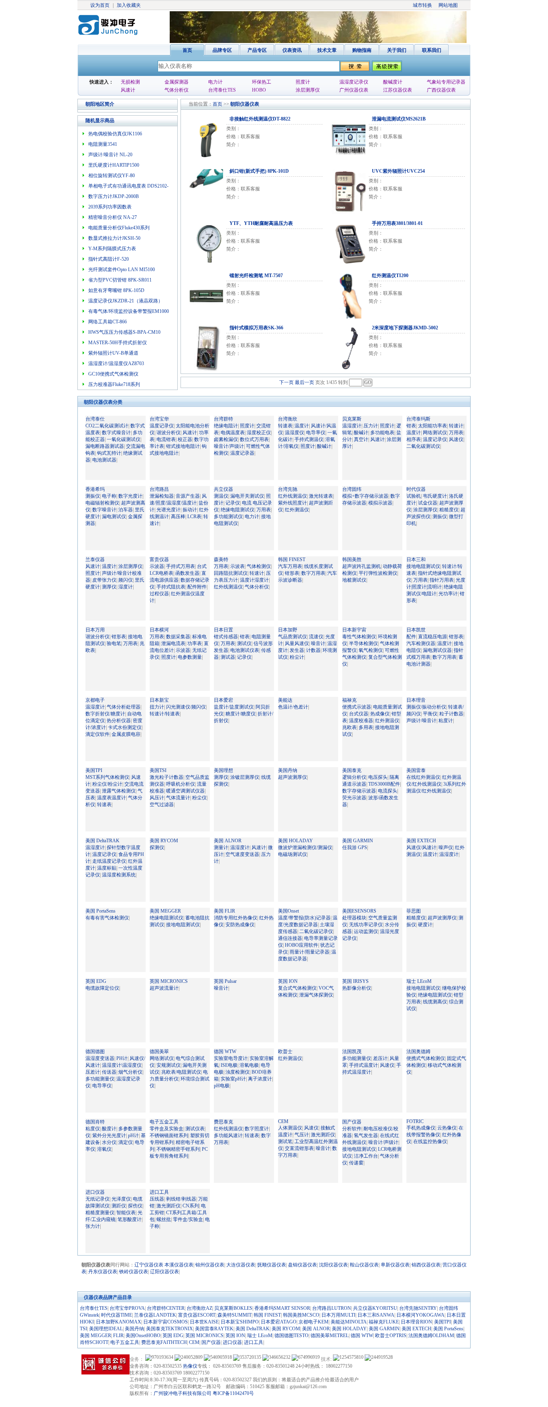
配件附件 (197, 587)
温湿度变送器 (99, 1058)
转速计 (456, 426)
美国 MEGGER (165, 911)
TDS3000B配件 (384, 784)
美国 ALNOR (228, 840)
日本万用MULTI (338, 1315)
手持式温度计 (363, 1065)
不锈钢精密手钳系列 (178, 1149)
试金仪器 (427, 503)
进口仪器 (95, 1192)
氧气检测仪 (371, 650)
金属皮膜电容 (126, 734)
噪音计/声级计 (229, 446)
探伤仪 (135, 1206)
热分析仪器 (119, 720)
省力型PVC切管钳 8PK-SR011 (120, 280)
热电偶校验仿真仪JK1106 (115, 134)
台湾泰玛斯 (418, 419)
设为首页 (100, 5)
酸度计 (109, 1128)
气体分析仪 (176, 90)
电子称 (109, 496)
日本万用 (95, 630)
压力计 (370, 426)
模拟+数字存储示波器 (365, 496)
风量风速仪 (297, 643)
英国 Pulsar (225, 981)
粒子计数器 (451, 714)
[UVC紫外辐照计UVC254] (347, 190)
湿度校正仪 (259, 432)
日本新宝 (159, 700)
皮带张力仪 (104, 580)
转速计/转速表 (165, 714)
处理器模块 (354, 918)
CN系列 (191, 1206)
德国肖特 (95, 1122)
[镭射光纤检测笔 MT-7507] (204, 294)
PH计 (122, 1058)
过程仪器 (159, 593)
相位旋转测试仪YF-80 (111, 175)
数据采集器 (178, 636)
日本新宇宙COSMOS (165, 1322)
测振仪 (92, 496)
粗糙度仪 (449, 510)
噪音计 (318, 643)
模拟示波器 (380, 503)
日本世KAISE (204, 1322)
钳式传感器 (226, 636)
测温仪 (221, 496)
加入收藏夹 (129, 5)
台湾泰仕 (95, 419)
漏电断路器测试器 (104, 446)
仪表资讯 (292, 50)
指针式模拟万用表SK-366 (256, 328)
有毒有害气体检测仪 (107, 918)
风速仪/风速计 (421, 847)
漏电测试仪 (114, 516)
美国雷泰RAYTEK (214, 1328)
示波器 (157, 566)
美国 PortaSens (100, 911)
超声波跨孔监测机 (361, 566)
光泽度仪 (121, 1199)
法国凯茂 (351, 1051)
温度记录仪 (162, 426)
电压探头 (378, 777)
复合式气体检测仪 (297, 988)
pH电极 (221, 1085)
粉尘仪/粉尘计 (107, 784)
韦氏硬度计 (435, 496)
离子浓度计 (260, 1079)
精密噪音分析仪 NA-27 (112, 217)
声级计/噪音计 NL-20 (110, 154)
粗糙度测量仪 (99, 1212)
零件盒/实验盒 (188, 1219)
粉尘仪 (199, 797)
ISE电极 (229, 1065)
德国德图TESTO (291, 1335)
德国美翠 (159, 1051)
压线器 (157, 1199)
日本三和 (416, 559)
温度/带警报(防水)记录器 (304, 918)
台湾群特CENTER (166, 1308)
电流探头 (387, 791)
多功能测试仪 (228, 516)
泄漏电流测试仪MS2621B (399, 119)
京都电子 (95, 700)
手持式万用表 (180, 566)
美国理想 (223, 770)
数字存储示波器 (359, 791)
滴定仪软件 (97, 734)
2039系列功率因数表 (110, 207)
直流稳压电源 (432, 636)
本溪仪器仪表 (178, 1265)
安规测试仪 (168, 1065)
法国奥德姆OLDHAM (431, 1335)
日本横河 (159, 630)
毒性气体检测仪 (359, 636)
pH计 (133, 1135)
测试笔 (285, 1141)
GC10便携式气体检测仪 (113, 374)
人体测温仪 (290, 1128)
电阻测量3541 (102, 144)
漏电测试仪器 (437, 650)
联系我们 (431, 50)
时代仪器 (416, 489)
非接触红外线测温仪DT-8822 (259, 119)
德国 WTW (225, 1051)
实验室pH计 (233, 1079)
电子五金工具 (164, 1122)
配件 (411, 636)
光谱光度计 (168, 510)
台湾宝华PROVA (127, 1308)
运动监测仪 (366, 931)
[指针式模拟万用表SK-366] (204, 347)
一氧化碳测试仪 (123, 439)
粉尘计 (297, 657)
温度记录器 (242, 453)
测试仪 (244, 643)
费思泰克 (223, 1122)
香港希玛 (95, 489)
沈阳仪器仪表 (333, 1265)
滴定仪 (125, 1142)
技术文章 (327, 50)
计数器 (313, 650)
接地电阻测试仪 (423, 566)
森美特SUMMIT (234, 1315)
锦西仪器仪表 (426, 1265)
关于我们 (396, 50)
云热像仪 (447, 1128)
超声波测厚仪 (292, 777)
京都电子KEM (313, 1322)
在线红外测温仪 (423, 777)
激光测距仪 (323, 1134)
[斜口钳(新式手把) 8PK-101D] (204, 190)
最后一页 (304, 382)
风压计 (157, 797)
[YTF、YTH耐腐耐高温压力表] (204, 242)
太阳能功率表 (432, 426)
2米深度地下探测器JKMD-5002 (405, 328)
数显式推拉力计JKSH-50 (114, 238)
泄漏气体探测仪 (316, 995)
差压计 (380, 1058)
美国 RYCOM (164, 840)
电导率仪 (315, 432)
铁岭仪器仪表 (133, 1271)
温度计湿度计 (254, 580)
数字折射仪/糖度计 (105, 714)
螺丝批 (163, 1219)
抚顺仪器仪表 (271, 1265)
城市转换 (422, 5)
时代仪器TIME (116, 1315)
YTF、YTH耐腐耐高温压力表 (261, 223)
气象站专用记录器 (446, 82)
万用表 (456, 432)
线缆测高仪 (435, 1002)
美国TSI (158, 770)
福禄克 (349, 700)
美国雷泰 (416, 770)
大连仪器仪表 (240, 1265)
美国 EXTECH (421, 840)
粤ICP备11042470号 (233, 1393)
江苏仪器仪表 (397, 90)
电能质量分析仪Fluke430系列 (119, 228)
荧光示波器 (354, 797)
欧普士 (285, 1051)
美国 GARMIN (357, 840)
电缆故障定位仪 (102, 988)
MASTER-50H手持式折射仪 (117, 342)
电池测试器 (104, 460)
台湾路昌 (159, 489)
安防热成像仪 (239, 924)
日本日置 (223, 630)
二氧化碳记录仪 (316, 931)
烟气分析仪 (130, 1072)
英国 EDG (95, 981)
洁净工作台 (366, 1156)
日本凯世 (416, 630)
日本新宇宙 (354, 630)
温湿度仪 (294, 432)
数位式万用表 (254, 439)
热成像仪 (380, 714)
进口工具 (159, 1192)
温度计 (301, 426)
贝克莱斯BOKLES (233, 1308)
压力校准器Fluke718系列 (114, 384)
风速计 (128, 90)
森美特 (221, 559)
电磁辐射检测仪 (102, 503)
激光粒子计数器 (166, 777)
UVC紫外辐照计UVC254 (398, 171)
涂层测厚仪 (308, 90)
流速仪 (316, 636)
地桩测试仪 (354, 580)
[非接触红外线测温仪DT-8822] (204, 138)
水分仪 (109, 1142)
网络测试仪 (435, 432)
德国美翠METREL (330, 1335)
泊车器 (125, 510)
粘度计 (445, 720)
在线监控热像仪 (430, 1141)
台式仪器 (358, 714)
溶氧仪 (104, 1149)
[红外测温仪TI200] (347, 294)
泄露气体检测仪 (119, 791)
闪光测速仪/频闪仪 (186, 707)
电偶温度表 (233, 432)
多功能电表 (382, 432)
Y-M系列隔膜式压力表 (112, 248)
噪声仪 (445, 847)
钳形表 (292, 573)
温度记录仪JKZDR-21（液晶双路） (125, 301)
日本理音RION (416, 1322)
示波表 (237, 566)
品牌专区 (222, 50)
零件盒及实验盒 (166, 1128)
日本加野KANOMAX (118, 1322)
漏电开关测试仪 (247, 496)
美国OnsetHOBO (143, 1335)
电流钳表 (166, 439)
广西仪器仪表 (441, 90)
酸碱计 (324, 446)
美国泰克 (351, 770)
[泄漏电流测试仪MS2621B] (347, 138)
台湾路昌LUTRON (331, 1308)
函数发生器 (187, 573)
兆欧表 (349, 727)
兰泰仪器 (95, 559)
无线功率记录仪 (366, 924)
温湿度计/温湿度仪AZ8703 (116, 363)
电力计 (215, 82)
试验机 (413, 496)
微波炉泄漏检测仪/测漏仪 (305, 847)
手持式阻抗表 (170, 587)
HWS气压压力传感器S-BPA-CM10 (124, 332)
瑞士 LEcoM (419, 981)
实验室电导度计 (231, 1058)
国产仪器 (351, 1122)
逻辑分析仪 (354, 777)
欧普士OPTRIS (390, 1335)
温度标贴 (106, 868)
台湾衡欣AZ (199, 1308)
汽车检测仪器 (420, 643)
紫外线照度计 (292, 503)
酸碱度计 (392, 82)
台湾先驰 (287, 489)
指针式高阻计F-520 (108, 259)
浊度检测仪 (237, 1072)
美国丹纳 (287, 770)
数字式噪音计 (116, 432)
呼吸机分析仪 (180, 784)
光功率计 (448, 593)
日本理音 (416, 700)
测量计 (221, 847)
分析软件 (351, 1128)
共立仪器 (223, 489)
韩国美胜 (351, 559)
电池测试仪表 (244, 650)
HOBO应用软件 (301, 945)
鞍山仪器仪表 (364, 1265)
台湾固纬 (351, 489)
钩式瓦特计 (109, 453)
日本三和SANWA (375, 1315)
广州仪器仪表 (353, 90)
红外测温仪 (297, 510)
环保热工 (261, 82)
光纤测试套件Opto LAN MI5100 (121, 269)
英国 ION (288, 981)
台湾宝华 (159, 419)
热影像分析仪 (356, 988)
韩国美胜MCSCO (301, 1315)
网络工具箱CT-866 (107, 322)
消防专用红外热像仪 (235, 918)
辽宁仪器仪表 (148, 1265)
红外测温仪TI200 (390, 275)
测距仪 (119, 1206)
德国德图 (95, 1051)
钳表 (411, 426)
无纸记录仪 (97, 1199)
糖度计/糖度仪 (240, 714)
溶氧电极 (249, 1065)
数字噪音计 (104, 510)
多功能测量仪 (99, 1079)
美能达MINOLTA (349, 1322)
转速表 (285, 426)
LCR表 (194, 516)
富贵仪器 (159, 559)
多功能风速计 (228, 1135)
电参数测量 (190, 657)
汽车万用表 (290, 566)
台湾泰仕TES (222, 90)
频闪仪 (125, 580)
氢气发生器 (366, 1135)
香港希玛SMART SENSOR (282, 1308)
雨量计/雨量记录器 (309, 952)
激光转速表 (321, 496)
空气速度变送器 (242, 854)
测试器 (228, 657)
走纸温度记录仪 (109, 861)
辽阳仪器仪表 (164, 1271)
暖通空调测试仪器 (185, 791)
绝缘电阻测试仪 (237, 510)
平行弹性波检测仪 (378, 573)
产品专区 (257, 50)
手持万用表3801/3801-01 (397, 223)
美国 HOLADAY (295, 840)
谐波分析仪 (168, 432)
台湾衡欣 (287, 419)
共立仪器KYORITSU (375, 1308)
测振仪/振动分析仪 (426, 707)
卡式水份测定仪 (125, 727)
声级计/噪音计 (421, 720)
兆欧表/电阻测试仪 (181, 1072)
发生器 (297, 650)
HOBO (259, 90)
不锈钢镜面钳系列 (169, 1135)
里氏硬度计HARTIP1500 (113, 165)
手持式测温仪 (308, 439)
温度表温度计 (111, 797)
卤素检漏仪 (226, 439)
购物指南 (361, 50)
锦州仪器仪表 (209, 1265)
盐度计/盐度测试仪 (234, 707)
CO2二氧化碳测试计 (106, 426)
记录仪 (232, 503)
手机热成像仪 (420, 1128)
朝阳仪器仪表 (244, 104)
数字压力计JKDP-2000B (113, 196)
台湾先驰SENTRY (418, 1308)
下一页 (286, 382)
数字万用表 (313, 573)
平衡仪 (430, 714)
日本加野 (287, 630)
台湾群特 (223, 419)
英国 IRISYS (355, 981)
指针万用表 (442, 580)
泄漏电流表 (173, 643)
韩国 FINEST (291, 559)
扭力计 (157, 707)
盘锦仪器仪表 (302, 1265)
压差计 (92, 1072)
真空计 (361, 439)
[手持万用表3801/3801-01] (347, 242)
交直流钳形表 (299, 1148)
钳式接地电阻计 (183, 446)
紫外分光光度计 (109, 1135)
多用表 (366, 727)
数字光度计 (130, 496)
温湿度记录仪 (353, 82)
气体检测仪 (259, 566)
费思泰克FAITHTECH (164, 1342)
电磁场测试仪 (292, 854)
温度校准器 (361, 720)
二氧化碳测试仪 (423, 446)
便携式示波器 (356, 707)
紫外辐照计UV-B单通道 (113, 353)
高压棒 (178, 516)
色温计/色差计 (293, 707)
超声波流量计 (164, 988)
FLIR (118, 1335)
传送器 (109, 1072)
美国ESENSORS (359, 911)
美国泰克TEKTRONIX (169, 1328)
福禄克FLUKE (384, 1322)
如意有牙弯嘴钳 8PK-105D (116, 290)
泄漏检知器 (162, 496)
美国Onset (288, 911)
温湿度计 (351, 426)
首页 (187, 50)
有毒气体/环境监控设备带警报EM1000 (128, 311)
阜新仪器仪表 (395, 1265)
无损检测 (130, 82)
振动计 (190, 510)
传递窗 (356, 1163)
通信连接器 (290, 938)
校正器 (185, 439)
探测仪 (157, 847)
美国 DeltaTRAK (102, 840)
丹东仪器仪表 (102, 1271)
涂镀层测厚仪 (244, 777)
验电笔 (114, 643)
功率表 (194, 643)
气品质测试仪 (292, 636)
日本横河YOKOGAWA (420, 1315)
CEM (283, 1121)
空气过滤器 (162, 804)
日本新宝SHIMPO (240, 1322)
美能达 (285, 700)
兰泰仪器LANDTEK (155, 1315)
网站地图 (448, 5)
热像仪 (190, 1366)
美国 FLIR (224, 911)
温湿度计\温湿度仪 (122, 1065)
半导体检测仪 (363, 643)
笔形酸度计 (130, 1219)
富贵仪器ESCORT (196, 1315)
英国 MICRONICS (169, 981)
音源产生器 (188, 496)
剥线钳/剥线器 (181, 1199)
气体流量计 (178, 797)
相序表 (413, 439)
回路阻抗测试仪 (231, 573)
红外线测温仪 (292, 496)
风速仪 (456, 439)
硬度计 (425, 924)
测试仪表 (195, 1128)
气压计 (301, 1134)
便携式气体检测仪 (425, 1058)
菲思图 (413, 911)
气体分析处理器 (123, 707)
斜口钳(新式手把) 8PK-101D (259, 171)
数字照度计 (257, 1128)
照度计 (303, 82)
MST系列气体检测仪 (107, 777)
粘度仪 (92, 1128)
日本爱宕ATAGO (278, 1322)
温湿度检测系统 (119, 875)
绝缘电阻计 (226, 426)
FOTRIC (415, 1121)
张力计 (92, 1226)
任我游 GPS (354, 847)
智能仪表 (126, 1212)
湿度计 (125, 587)
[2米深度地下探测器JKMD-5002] (347, 347)
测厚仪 (109, 587)
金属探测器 (176, 82)
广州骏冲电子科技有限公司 (182, 1393)
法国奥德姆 (418, 1051)
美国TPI (93, 770)
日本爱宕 (223, 700)
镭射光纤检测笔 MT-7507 (256, 275)
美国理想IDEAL (106, 1328)
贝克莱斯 (351, 419)
